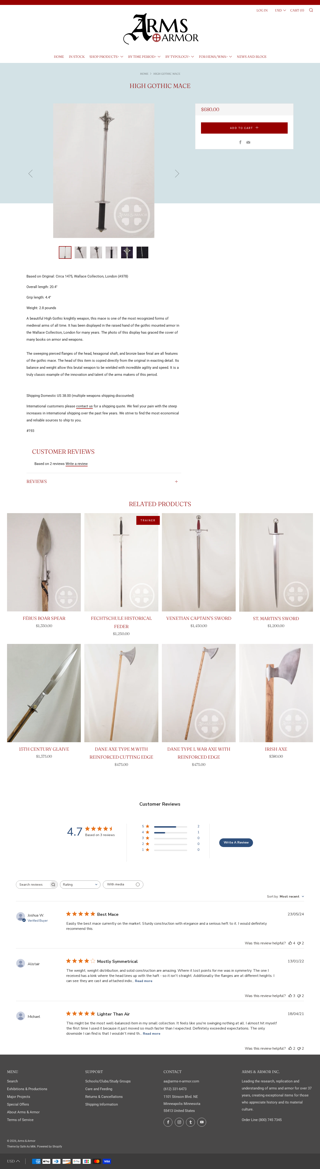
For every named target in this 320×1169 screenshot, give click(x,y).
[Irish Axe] (276, 693)
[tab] (65, 252)
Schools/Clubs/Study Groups (108, 1081)
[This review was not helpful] (299, 943)
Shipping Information (101, 1104)
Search (12, 1081)
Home (59, 57)
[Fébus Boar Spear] (44, 562)
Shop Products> (104, 57)
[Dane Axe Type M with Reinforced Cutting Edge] (121, 693)
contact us (84, 406)
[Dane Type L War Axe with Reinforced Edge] (199, 693)
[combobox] (80, 884)
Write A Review (236, 842)
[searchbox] (32, 884)
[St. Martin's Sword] (276, 562)
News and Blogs (251, 57)
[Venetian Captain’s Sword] (199, 562)
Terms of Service (20, 1120)
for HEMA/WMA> (213, 57)
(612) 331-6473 (175, 1089)
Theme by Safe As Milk (21, 1146)
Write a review (77, 464)
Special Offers (18, 1104)
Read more (143, 981)
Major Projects (18, 1097)
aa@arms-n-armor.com (181, 1081)
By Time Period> (142, 57)
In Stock (77, 57)
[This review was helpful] (290, 943)
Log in (262, 10)
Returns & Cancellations (104, 1097)
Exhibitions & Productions (27, 1089)
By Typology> (177, 57)
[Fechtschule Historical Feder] (121, 562)
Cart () (297, 10)
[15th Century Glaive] (44, 693)
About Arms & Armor (23, 1112)
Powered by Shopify (49, 1146)
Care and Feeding (98, 1089)
